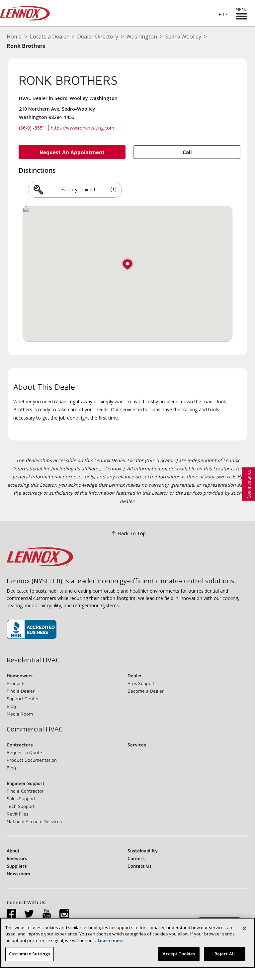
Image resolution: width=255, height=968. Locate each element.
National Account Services (34, 821)
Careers (136, 858)
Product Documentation (32, 760)
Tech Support (21, 806)
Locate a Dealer (49, 36)
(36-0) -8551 (32, 128)
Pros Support (141, 683)
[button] (113, 189)
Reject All (224, 954)
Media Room (20, 714)
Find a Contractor (25, 791)
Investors (17, 858)
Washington (142, 36)
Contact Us (140, 866)
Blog (11, 706)
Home (14, 36)
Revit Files (17, 814)
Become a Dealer (146, 691)
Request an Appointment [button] (72, 152)
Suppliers (17, 866)
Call (187, 152)
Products (16, 683)
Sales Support (21, 798)
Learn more (110, 940)
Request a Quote (24, 752)
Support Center (23, 698)
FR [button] (221, 14)
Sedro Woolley (183, 36)
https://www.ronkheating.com (82, 128)
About (13, 850)
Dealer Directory (97, 36)
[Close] (244, 928)
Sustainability (143, 850)
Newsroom (18, 873)
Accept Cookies (179, 954)
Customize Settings (29, 954)
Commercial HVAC (35, 729)
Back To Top (132, 533)
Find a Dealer (21, 691)
